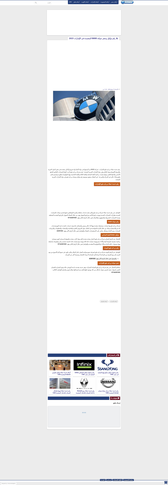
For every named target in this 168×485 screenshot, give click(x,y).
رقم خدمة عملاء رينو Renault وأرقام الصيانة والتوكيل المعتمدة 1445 (85, 393)
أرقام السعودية (105, 2)
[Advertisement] (84, 22)
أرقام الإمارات (95, 2)
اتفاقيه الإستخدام (117, 480)
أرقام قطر (76, 2)
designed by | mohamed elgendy (8, 483)
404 (70, 2)
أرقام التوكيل (104, 301)
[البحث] (36, 2)
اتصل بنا (103, 480)
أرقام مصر (114, 2)
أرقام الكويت (85, 2)
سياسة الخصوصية (128, 480)
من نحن (109, 480)
